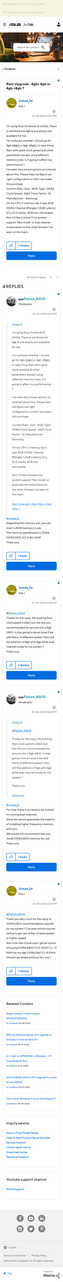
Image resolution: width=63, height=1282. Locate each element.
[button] (11, 245)
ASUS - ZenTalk (21, 24)
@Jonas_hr (12, 518)
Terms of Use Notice (15, 1255)
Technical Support (17, 1157)
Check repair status (18, 1147)
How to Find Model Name (22, 1133)
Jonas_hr (17, 324)
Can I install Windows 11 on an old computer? (31, 1098)
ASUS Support (15, 1189)
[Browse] (6, 24)
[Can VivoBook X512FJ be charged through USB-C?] (57, 277)
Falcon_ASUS (17, 613)
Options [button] (58, 69)
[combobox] (31, 47)
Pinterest (41, 1225)
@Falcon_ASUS (15, 914)
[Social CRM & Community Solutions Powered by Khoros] (51, 1274)
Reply (31, 256)
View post (18, 795)
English (13, 1247)
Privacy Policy (39, 1255)
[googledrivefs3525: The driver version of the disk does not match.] (51, 277)
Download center (17, 1152)
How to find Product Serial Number (28, 1138)
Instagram (20, 1225)
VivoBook (10, 69)
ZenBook (13, 1044)
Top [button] (10, 1273)
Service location (16, 1142)
